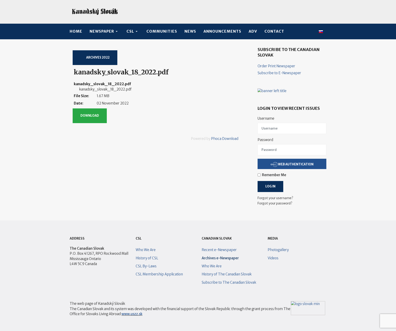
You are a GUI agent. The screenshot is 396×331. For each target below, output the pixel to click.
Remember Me (274, 175)
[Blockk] (95, 12)
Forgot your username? (275, 198)
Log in (270, 186)
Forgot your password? (275, 203)
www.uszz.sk (131, 314)
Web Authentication (296, 164)
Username (266, 118)
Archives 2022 (98, 57)
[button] (104, 31)
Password (265, 140)
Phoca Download (224, 138)
